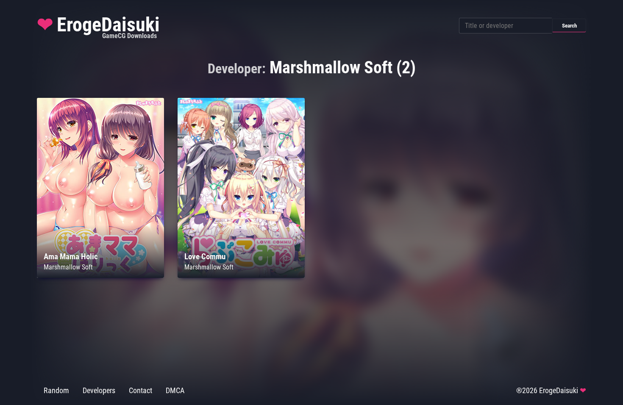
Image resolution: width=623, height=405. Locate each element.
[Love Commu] (241, 276)
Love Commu (204, 256)
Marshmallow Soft (68, 267)
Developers (99, 390)
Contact (140, 390)
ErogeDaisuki (98, 27)
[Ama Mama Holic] (100, 276)
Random (56, 390)
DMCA (175, 390)
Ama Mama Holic (71, 256)
